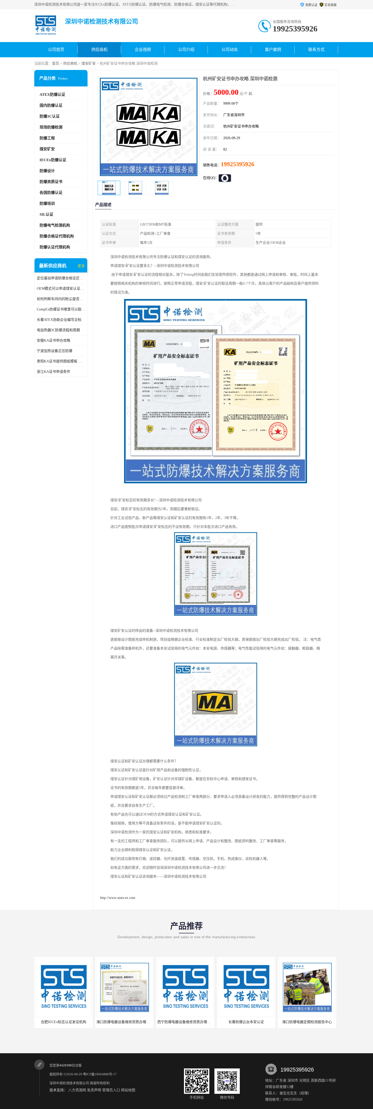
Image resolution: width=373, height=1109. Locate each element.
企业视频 (143, 49)
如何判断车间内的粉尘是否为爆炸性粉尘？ (61, 299)
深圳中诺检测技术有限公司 (69, 1083)
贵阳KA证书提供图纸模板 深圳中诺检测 (61, 361)
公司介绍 (186, 49)
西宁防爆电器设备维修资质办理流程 (124, 1022)
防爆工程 (47, 138)
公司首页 (56, 49)
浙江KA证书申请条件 (53, 372)
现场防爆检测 (51, 127)
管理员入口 (111, 1090)
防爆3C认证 (50, 116)
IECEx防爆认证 (53, 160)
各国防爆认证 (51, 193)
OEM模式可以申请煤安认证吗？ (61, 288)
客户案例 (273, 49)
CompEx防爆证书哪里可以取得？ (61, 309)
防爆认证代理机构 (55, 247)
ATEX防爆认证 (52, 95)
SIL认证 (46, 214)
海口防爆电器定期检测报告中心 (246, 1022)
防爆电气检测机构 (55, 225)
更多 (81, 266)
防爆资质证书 (51, 182)
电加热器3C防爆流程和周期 (58, 330)
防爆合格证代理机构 (57, 236)
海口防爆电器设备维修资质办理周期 (64, 1022)
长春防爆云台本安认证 (185, 1022)
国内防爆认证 (51, 105)
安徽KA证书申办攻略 (53, 340)
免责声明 (94, 1090)
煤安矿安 (88, 63)
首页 (55, 63)
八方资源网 (77, 1090)
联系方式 (316, 49)
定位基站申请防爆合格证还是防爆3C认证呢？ (61, 278)
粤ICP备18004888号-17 (100, 1074)
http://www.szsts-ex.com (117, 898)
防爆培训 (47, 203)
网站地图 (128, 1090)
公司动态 (230, 49)
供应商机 (99, 49)
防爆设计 (47, 171)
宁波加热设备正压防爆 (54, 351)
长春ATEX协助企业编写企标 (59, 320)
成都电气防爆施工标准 (307, 1022)
